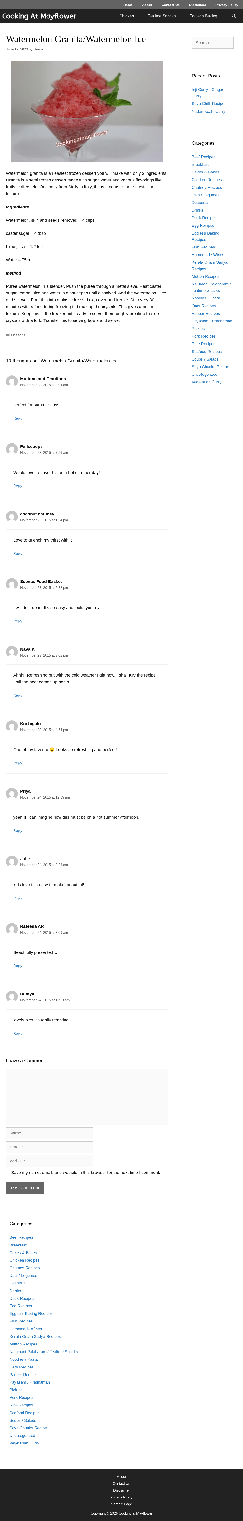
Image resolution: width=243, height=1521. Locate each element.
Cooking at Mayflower (39, 16)
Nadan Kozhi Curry (208, 111)
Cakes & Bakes (205, 172)
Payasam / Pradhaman (212, 321)
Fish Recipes (203, 247)
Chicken (126, 16)
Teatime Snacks (162, 16)
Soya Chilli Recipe (208, 103)
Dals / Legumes (206, 195)
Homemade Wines (208, 255)
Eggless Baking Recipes (31, 1313)
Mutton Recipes (206, 276)
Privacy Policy (226, 5)
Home (128, 5)
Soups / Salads (205, 359)
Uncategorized (204, 374)
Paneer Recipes (206, 313)
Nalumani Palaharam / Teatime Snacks (43, 1351)
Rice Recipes (203, 344)
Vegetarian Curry (207, 382)
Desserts (18, 335)
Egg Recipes (203, 225)
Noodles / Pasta (206, 298)
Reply (17, 418)
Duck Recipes (204, 218)
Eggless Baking (203, 16)
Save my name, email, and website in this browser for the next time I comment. (85, 1172)
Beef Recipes (203, 157)
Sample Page (121, 1504)
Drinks (197, 210)
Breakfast (200, 164)
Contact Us (171, 5)
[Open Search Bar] (233, 16)
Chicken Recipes (207, 179)
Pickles (198, 328)
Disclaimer (197, 5)
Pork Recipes (204, 336)
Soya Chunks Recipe (210, 367)
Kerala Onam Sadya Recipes (35, 1336)
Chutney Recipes (207, 187)
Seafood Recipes (207, 351)
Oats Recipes (204, 306)
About (147, 5)
